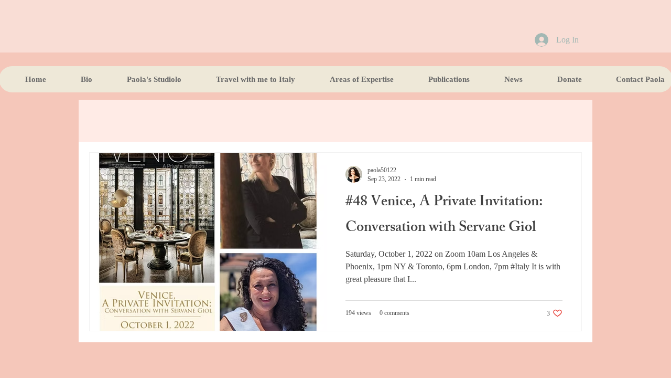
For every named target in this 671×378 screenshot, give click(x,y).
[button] (440, 79)
